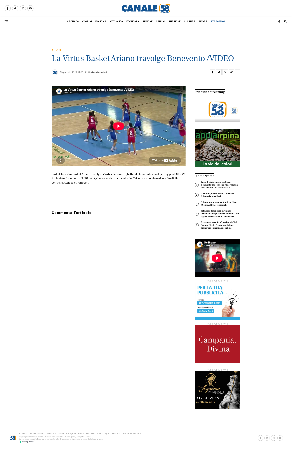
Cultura (189, 21)
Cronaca (73, 21)
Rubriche (175, 21)
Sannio (160, 21)
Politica (100, 21)
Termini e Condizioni (131, 433)
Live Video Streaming (210, 92)
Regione (148, 21)
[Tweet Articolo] (219, 72)
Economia (132, 21)
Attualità (116, 21)
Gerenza (116, 433)
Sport (203, 21)
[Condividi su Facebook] (212, 72)
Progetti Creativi (84, 437)
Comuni (87, 21)
